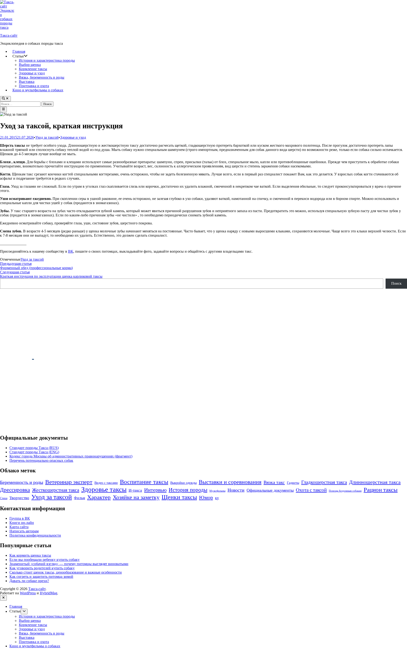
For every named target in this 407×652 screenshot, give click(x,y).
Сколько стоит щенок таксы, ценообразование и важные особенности (65, 572)
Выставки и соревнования (230, 482)
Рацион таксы (381, 489)
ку (217, 498)
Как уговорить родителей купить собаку (42, 568)
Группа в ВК (19, 518)
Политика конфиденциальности (35, 535)
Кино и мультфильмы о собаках (37, 90)
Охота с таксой (311, 490)
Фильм (79, 498)
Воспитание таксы (144, 481)
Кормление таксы (33, 69)
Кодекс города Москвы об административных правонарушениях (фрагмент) (70, 456)
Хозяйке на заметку (136, 497)
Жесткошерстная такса (55, 490)
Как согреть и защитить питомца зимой (41, 577)
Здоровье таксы (103, 489)
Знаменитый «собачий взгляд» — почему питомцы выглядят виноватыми (68, 564)
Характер (99, 497)
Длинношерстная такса (375, 482)
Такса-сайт (8, 35)
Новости (236, 490)
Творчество (19, 498)
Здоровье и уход (32, 73)
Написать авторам (24, 531)
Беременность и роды (21, 482)
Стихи (3, 498)
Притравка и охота (34, 86)
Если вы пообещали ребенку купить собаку (44, 560)
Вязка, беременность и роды (41, 77)
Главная (18, 51)
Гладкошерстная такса (324, 482)
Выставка (26, 82)
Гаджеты (293, 483)
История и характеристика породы (47, 60)
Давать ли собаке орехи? (29, 581)
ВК (70, 251)
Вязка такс (274, 482)
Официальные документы (270, 490)
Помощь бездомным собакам (345, 491)
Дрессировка (15, 490)
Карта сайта (18, 527)
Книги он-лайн (21, 523)
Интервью (155, 490)
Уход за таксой (47, 137)
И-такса (135, 490)
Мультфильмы (217, 491)
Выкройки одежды (183, 483)
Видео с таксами (106, 483)
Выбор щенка (30, 65)
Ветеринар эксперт (68, 482)
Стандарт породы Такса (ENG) (34, 452)
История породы (188, 490)
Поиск (396, 283)
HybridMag (48, 593)
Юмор (206, 497)
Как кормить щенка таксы (30, 555)
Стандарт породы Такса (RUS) (34, 448)
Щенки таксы (179, 497)
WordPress (28, 593)
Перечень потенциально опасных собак (41, 460)
